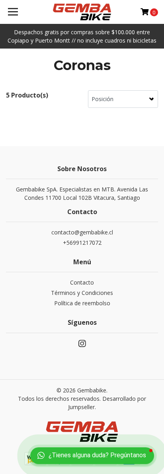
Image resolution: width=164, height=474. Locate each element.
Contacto (82, 282)
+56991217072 (82, 242)
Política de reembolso (82, 303)
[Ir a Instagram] (82, 345)
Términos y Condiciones (82, 292)
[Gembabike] (82, 12)
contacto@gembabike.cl (82, 232)
